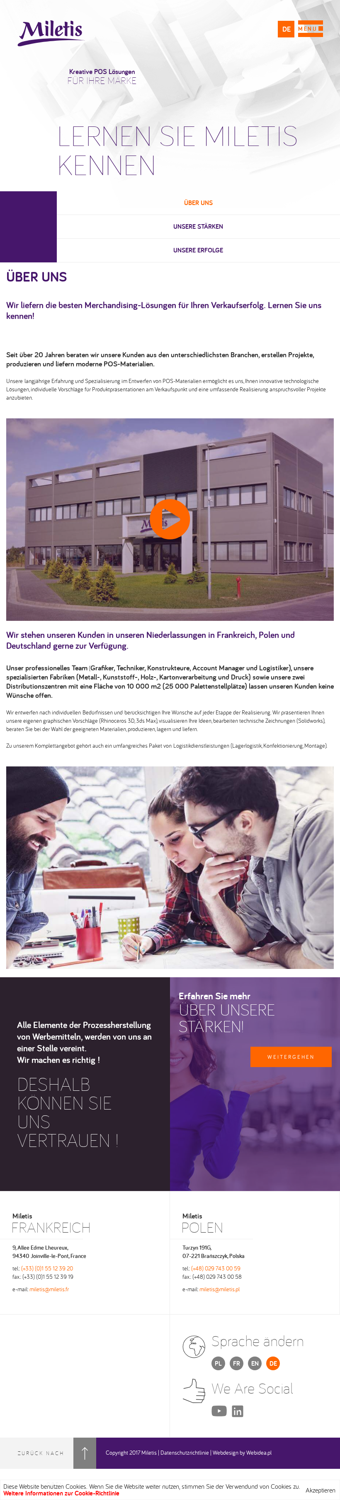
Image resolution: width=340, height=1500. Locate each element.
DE (286, 29)
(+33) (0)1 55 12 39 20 (47, 1268)
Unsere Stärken (198, 226)
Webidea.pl (259, 1452)
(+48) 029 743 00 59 (215, 1268)
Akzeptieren (320, 1490)
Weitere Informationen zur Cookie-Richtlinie (61, 1493)
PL (218, 1363)
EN (255, 1363)
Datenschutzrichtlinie (184, 1452)
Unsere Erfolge (198, 250)
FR (236, 1363)
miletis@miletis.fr (49, 1289)
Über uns (198, 202)
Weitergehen (291, 1056)
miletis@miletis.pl (219, 1289)
